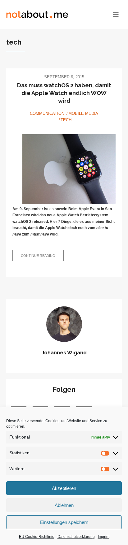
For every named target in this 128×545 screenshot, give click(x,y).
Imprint (103, 536)
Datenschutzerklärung (76, 536)
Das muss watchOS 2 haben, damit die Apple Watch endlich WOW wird (64, 93)
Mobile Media (83, 113)
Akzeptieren (64, 488)
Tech (66, 120)
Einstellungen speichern (64, 522)
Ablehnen (64, 505)
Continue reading (42, 257)
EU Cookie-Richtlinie (36, 536)
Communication (47, 113)
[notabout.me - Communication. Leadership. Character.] (49, 14)
